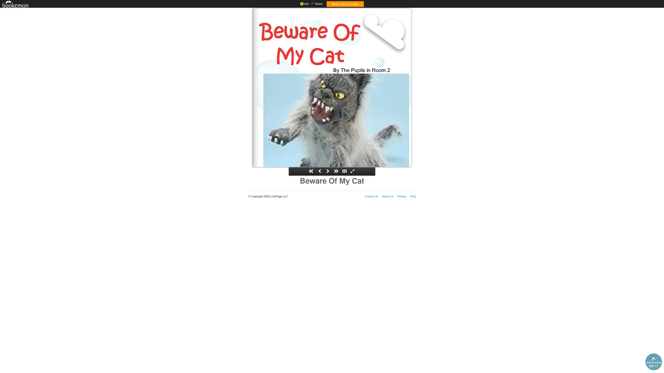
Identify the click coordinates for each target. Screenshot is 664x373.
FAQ (413, 196)
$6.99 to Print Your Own (345, 4)
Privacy (402, 196)
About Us (388, 196)
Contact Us (371, 196)
